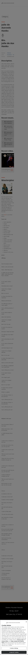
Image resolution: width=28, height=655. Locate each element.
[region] (14, 637)
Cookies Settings (14, 648)
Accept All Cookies (13, 652)
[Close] (26, 621)
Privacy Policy (5, 641)
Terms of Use (20, 639)
